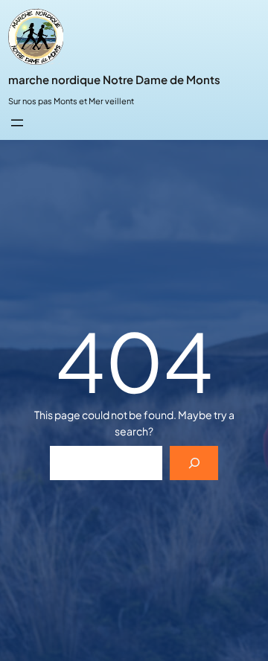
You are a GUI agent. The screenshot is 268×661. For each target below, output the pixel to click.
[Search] (194, 463)
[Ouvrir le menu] (17, 123)
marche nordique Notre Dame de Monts (114, 79)
